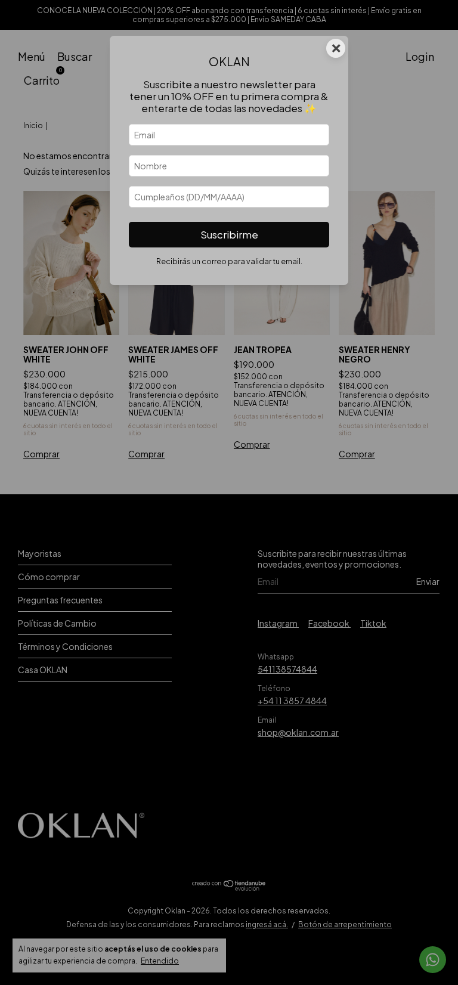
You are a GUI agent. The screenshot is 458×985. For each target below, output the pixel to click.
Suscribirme (229, 234)
